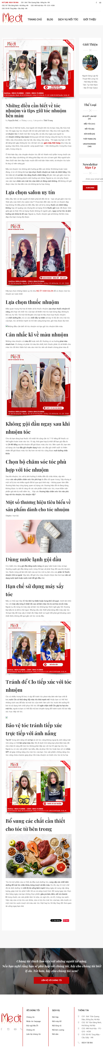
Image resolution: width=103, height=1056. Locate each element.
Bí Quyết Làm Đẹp (89, 116)
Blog (50, 19)
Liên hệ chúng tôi (33, 1034)
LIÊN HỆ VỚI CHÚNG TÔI (51, 980)
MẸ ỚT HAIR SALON (44, 291)
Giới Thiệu (89, 19)
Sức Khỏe (88, 134)
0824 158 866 (87, 1043)
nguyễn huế (13, 120)
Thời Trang (48, 120)
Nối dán (55, 1034)
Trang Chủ (35, 19)
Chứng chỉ (30, 1030)
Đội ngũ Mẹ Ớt (32, 1025)
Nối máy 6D (57, 1021)
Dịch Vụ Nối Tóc (68, 19)
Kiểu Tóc (87, 124)
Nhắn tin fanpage (33, 1021)
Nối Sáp (55, 1017)
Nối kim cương (58, 1030)
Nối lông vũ (56, 1025)
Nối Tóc (88, 129)
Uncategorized (89, 144)
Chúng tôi (30, 1017)
